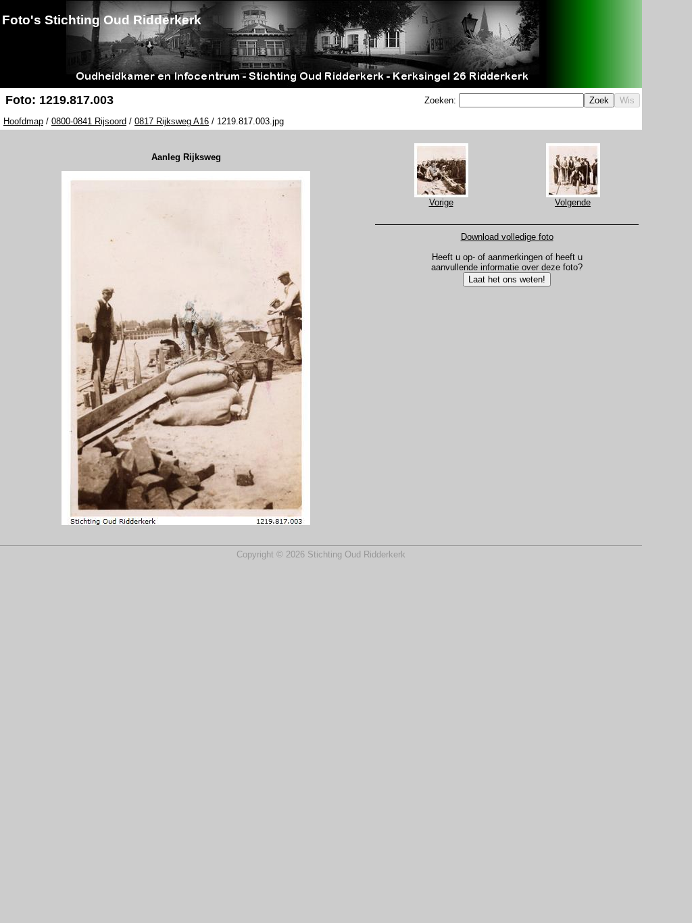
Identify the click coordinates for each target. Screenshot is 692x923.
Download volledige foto (507, 237)
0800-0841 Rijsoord (88, 121)
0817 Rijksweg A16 (171, 121)
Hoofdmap (23, 121)
